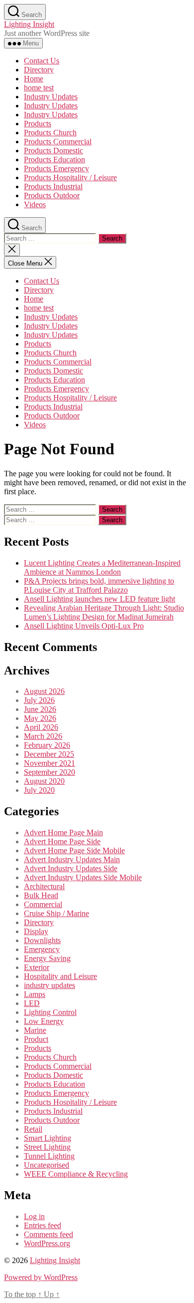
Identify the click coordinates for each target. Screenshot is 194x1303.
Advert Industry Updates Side (70, 868)
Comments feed (48, 1234)
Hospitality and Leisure (60, 976)
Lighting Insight (29, 24)
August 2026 (44, 691)
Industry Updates (51, 96)
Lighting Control (50, 1012)
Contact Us (41, 60)
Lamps (34, 994)
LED (32, 1003)
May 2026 (40, 718)
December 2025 (49, 754)
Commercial (43, 904)
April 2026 (41, 727)
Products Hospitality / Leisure (70, 177)
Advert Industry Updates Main (72, 859)
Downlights (42, 940)
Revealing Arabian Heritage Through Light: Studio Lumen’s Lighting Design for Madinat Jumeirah (104, 612)
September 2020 (49, 772)
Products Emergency (56, 168)
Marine (35, 1030)
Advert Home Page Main (63, 832)
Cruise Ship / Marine (56, 913)
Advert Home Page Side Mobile (74, 850)
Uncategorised (46, 1165)
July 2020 (39, 790)
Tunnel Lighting (49, 1156)
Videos (35, 204)
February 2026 (47, 745)
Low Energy (44, 1021)
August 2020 (44, 781)
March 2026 (43, 736)
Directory (39, 69)
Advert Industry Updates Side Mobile (83, 877)
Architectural (44, 886)
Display (36, 931)
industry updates (49, 985)
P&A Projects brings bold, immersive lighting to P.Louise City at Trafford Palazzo (99, 585)
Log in (34, 1216)
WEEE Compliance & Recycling (76, 1174)
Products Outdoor (52, 195)
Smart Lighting (47, 1138)
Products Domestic (53, 150)
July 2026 (39, 700)
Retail (33, 1129)
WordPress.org (47, 1243)
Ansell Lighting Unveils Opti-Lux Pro (84, 626)
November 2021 (49, 763)
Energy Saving (47, 958)
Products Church (50, 132)
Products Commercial (58, 141)
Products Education (54, 159)
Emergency (42, 949)
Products (37, 123)
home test (39, 87)
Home (33, 78)
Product (36, 1039)
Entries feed (42, 1225)
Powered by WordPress (41, 1277)
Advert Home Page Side (62, 841)
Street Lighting (47, 1147)
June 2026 (40, 709)
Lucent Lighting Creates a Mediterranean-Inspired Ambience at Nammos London (102, 567)
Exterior (36, 967)
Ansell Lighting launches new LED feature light (99, 599)
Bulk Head (41, 895)
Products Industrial (53, 186)
